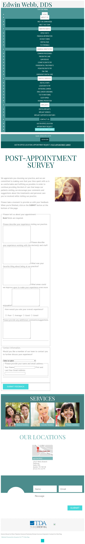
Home (3, 534)
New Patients (16, 534)
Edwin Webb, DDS (27, 4)
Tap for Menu (42, 9)
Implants (45, 534)
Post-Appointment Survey (61, 145)
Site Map (59, 534)
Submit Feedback (15, 387)
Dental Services (37, 534)
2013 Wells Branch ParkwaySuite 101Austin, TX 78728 (40, 464)
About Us (8, 534)
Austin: (38, 136)
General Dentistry (26, 534)
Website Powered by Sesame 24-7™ (12, 537)
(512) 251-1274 (45, 136)
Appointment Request (41, 145)
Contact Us (52, 534)
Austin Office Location (23, 145)
